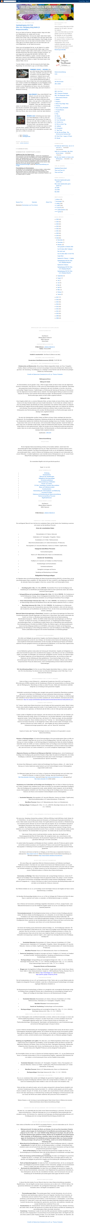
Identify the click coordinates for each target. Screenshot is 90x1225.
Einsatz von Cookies (46, 483)
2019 (57, 235)
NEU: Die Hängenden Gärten (62, 95)
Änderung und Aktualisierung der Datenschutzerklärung (47, 494)
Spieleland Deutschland (61, 168)
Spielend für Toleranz (62, 264)
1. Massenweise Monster (61, 97)
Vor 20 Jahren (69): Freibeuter (65, 249)
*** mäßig (57, 203)
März (58, 289)
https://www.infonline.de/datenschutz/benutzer (50, 855)
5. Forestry (57, 105)
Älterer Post (49, 202)
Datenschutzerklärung (60, 72)
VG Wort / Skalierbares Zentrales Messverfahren (46, 485)
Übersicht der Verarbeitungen (46, 476)
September (60, 275)
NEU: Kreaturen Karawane (61, 93)
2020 (57, 233)
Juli (58, 280)
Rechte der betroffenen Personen (46, 496)
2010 (57, 313)
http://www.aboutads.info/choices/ (27, 777)
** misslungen (58, 201)
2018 (57, 238)
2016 (57, 299)
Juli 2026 (57, 187)
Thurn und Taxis (59, 172)
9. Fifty (56, 114)
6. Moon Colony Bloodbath (61, 107)
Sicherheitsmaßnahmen (47, 480)
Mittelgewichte (26, 136)
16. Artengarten (58, 128)
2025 (57, 221)
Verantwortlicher (47, 474)
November (60, 242)
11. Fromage (58, 118)
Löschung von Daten (47, 492)
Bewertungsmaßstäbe (60, 49)
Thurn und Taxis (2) (60, 170)
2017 (57, 297)
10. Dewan (57, 116)
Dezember (60, 240)
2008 (57, 318)
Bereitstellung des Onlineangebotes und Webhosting (46, 490)
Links (56, 74)
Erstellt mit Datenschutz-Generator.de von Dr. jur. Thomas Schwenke (45, 374)
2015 (57, 302)
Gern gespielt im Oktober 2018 (65, 246)
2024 (57, 224)
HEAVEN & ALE (31, 116)
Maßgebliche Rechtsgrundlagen (47, 478)
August (59, 278)
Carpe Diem (60, 256)
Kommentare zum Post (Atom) (30, 205)
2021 (57, 231)
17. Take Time (58, 130)
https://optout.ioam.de (32, 853)
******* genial (58, 211)
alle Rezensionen (59, 81)
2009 (57, 316)
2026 (57, 219)
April (58, 287)
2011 (57, 311)
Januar (59, 294)
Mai (58, 285)
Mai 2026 (57, 191)
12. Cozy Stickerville (60, 120)
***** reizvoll (58, 207)
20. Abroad (57, 138)
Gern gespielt (24, 143)
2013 (57, 306)
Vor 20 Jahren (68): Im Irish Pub (65, 253)
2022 (57, 228)
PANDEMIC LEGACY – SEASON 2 (39, 69)
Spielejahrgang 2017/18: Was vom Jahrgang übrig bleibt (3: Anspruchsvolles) (28, 27)
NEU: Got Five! (58, 91)
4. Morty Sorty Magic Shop (61, 103)
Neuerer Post (19, 202)
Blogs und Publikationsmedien (46, 487)
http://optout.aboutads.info (41, 779)
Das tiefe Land (61, 251)
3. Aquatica (57, 101)
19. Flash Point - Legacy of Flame (63, 136)
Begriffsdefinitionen (47, 497)
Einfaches (25, 135)
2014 (57, 304)
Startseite (34, 202)
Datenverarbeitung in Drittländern (46, 482)
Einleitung (46, 473)
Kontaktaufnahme (46, 489)
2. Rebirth (57, 99)
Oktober (59, 244)
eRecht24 (48, 432)
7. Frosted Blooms (59, 109)
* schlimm (57, 199)
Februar (59, 292)
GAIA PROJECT (33, 94)
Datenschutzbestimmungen (23, 164)
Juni (58, 282)
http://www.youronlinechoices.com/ (54, 777)
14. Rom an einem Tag (60, 124)
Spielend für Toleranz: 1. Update (65, 258)
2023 (57, 226)
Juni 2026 (57, 189)
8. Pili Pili (57, 112)
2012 (57, 308)
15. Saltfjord (58, 126)
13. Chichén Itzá (59, 122)
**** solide (57, 205)
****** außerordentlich (60, 209)
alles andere (58, 83)
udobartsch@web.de (49, 347)
